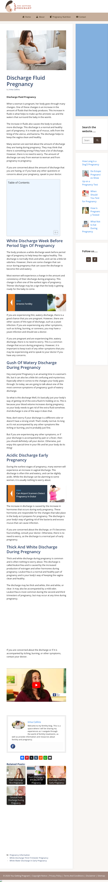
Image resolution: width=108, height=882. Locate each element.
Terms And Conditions (74, 875)
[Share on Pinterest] (27, 758)
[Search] (97, 140)
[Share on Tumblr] (36, 758)
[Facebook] (13, 746)
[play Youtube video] (36, 685)
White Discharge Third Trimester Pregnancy (29, 858)
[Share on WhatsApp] (45, 758)
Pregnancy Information (20, 855)
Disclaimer (90, 875)
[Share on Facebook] (22, 758)
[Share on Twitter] (31, 758)
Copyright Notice (39, 875)
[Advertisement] (32, 207)
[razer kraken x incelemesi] (54, 881)
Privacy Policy (55, 875)
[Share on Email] (50, 758)
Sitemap (101, 875)
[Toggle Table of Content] (54, 232)
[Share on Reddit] (41, 758)
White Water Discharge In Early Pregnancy (28, 860)
